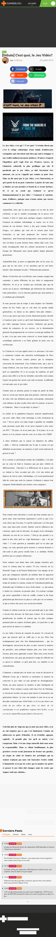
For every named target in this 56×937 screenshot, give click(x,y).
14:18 (28, 869)
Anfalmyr (18, 60)
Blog (4, 52)
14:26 (28, 857)
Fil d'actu (6, 834)
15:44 (29, 846)
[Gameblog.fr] (11, 3)
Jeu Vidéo (32, 3)
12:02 (29, 892)
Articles (16, 834)
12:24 (28, 880)
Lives (30, 834)
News (23, 834)
